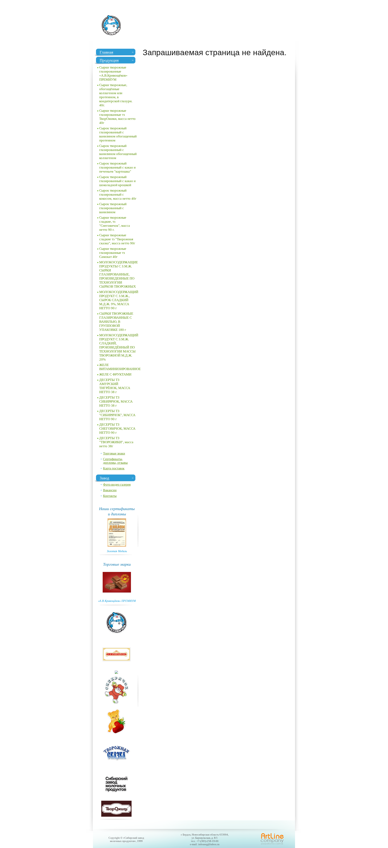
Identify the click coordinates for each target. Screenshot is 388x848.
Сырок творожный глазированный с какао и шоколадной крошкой (117, 181)
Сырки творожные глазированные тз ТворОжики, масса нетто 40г (117, 117)
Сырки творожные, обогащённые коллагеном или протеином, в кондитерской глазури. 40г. (115, 95)
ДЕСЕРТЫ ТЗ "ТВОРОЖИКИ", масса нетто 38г (116, 442)
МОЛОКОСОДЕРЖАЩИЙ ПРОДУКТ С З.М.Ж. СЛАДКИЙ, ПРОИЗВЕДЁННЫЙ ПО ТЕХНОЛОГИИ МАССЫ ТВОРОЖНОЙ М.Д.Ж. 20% (118, 347)
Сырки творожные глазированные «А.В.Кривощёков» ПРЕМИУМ (113, 73)
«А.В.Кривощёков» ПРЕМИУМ (117, 601)
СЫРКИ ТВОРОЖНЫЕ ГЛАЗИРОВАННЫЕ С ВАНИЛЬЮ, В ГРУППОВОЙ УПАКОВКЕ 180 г (116, 322)
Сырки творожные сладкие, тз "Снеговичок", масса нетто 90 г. (114, 224)
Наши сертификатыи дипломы (117, 511)
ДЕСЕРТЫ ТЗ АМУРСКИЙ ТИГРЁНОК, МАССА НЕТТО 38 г (114, 386)
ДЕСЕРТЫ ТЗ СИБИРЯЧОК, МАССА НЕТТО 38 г (116, 401)
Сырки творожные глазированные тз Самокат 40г (112, 253)
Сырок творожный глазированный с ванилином (113, 208)
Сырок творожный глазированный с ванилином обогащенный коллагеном (118, 152)
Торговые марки (117, 564)
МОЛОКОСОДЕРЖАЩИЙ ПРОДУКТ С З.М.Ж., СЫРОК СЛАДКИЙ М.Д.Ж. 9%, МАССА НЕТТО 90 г (118, 300)
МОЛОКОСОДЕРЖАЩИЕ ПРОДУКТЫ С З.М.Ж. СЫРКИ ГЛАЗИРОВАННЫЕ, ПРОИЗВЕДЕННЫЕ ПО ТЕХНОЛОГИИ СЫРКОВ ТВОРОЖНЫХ (118, 274)
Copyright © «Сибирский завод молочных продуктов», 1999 (126, 839)
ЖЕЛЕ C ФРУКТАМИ (115, 374)
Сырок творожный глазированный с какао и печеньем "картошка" (117, 167)
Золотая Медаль (117, 551)
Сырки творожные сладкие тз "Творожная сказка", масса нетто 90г (117, 239)
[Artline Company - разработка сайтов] (272, 844)
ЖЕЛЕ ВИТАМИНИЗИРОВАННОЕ (119, 367)
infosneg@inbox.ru (208, 844)
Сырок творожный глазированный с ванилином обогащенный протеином (118, 134)
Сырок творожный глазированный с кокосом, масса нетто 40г (117, 194)
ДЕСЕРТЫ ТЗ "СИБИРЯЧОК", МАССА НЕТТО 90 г (117, 415)
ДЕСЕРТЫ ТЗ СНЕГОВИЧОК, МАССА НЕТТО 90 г (117, 429)
